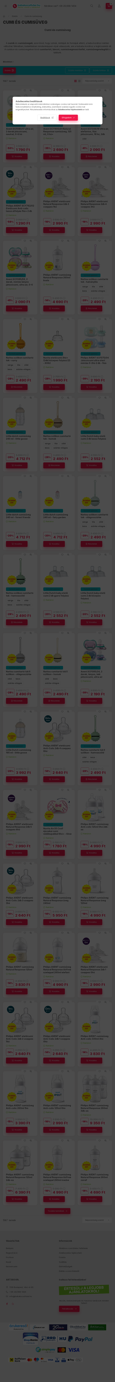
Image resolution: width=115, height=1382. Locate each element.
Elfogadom (67, 117)
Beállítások (45, 117)
